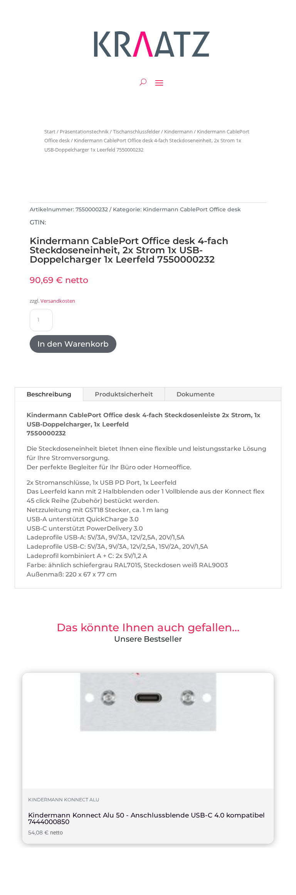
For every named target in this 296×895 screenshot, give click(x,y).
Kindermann (178, 131)
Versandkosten (57, 301)
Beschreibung (49, 394)
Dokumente (196, 394)
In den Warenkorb (73, 344)
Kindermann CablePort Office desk (192, 209)
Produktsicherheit (124, 394)
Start (50, 131)
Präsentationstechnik (84, 131)
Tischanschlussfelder (136, 131)
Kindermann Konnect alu (63, 799)
